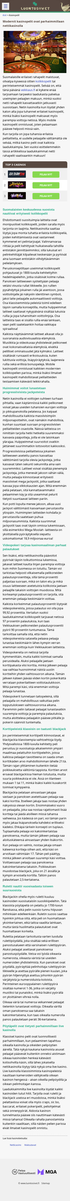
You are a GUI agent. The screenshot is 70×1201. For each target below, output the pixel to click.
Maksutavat (30, 1145)
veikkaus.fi (28, 90)
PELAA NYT (46, 174)
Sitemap (45, 1183)
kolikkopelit (43, 81)
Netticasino (15, 1145)
